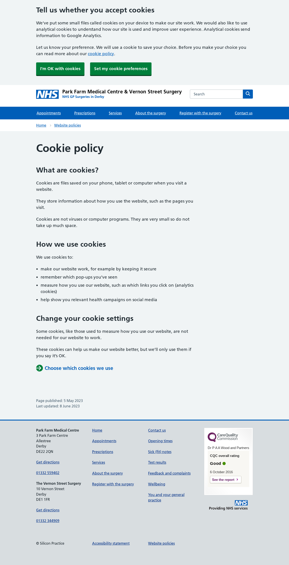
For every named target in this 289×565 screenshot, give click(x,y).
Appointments (49, 113)
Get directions (47, 462)
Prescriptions (84, 113)
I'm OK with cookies (60, 68)
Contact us (243, 113)
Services (115, 113)
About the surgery (150, 113)
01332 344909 (47, 520)
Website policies (67, 125)
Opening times (160, 441)
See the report (223, 480)
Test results (157, 462)
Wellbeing (156, 484)
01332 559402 (47, 472)
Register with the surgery (200, 113)
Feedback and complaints (169, 473)
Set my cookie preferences (120, 68)
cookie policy (101, 53)
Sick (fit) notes (159, 451)
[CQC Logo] (223, 441)
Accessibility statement (111, 543)
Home (41, 125)
